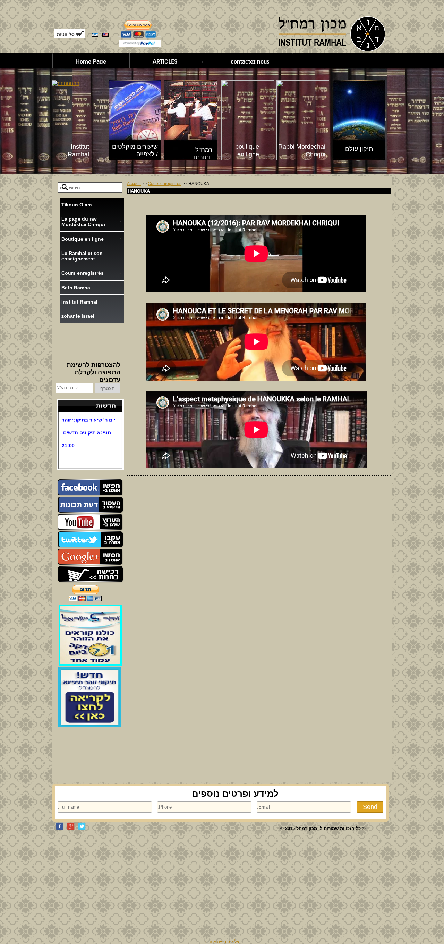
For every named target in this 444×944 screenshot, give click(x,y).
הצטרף (107, 388)
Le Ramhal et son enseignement (82, 256)
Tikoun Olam (76, 204)
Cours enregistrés (164, 183)
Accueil (134, 183)
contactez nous (250, 61)
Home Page (91, 61)
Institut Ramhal (79, 302)
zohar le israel (77, 316)
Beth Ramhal (76, 287)
